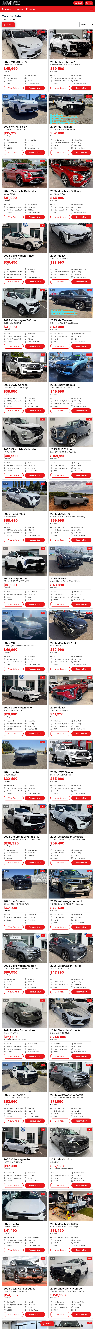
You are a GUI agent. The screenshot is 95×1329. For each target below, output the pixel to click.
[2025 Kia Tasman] (71, 109)
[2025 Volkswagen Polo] (24, 690)
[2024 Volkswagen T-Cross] (24, 303)
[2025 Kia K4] (71, 238)
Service (89, 3)
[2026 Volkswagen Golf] (24, 1142)
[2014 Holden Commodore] (24, 1013)
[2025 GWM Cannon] (24, 367)
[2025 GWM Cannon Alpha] (24, 1271)
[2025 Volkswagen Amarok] (71, 819)
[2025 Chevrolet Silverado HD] (24, 819)
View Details (13, 88)
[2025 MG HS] (71, 561)
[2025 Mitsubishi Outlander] (24, 173)
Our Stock (78, 3)
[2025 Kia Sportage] (24, 561)
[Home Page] (11, 3)
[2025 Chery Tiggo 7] (71, 44)
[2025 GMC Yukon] (71, 432)
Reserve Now (35, 88)
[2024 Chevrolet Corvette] (71, 1013)
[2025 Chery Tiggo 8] (71, 367)
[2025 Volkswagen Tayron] (71, 948)
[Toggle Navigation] (91, 9)
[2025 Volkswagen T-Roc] (24, 238)
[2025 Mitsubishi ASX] (71, 625)
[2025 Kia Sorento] (24, 496)
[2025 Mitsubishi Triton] (71, 1206)
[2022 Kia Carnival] (71, 1142)
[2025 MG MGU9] (71, 496)
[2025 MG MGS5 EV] (24, 44)
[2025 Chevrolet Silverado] (71, 1271)
